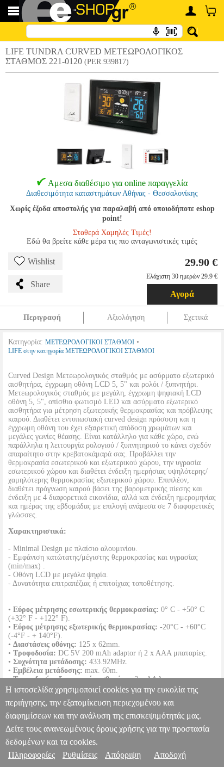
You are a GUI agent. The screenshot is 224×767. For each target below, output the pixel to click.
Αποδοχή (170, 754)
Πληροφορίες (31, 754)
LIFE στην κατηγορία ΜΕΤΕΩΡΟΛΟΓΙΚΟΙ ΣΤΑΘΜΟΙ (81, 351)
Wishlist (41, 261)
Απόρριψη (123, 754)
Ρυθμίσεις (80, 754)
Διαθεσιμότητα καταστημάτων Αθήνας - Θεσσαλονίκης (112, 193)
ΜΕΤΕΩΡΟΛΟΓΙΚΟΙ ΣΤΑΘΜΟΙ (89, 342)
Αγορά (182, 294)
